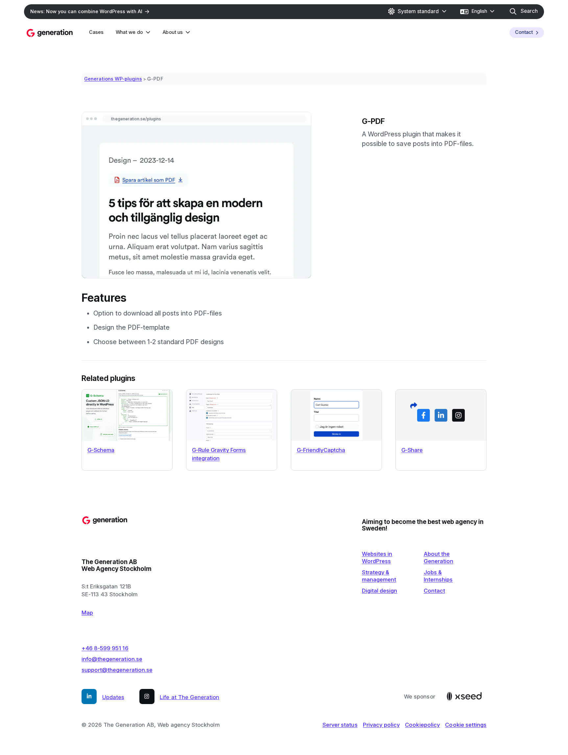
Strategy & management (379, 576)
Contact (524, 32)
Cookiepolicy (422, 724)
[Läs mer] (127, 429)
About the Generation (438, 557)
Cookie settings (465, 724)
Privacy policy (381, 724)
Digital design (379, 590)
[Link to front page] (50, 32)
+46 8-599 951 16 (105, 648)
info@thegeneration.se (112, 659)
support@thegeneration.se (117, 670)
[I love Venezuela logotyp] (464, 696)
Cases (96, 32)
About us (172, 32)
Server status (339, 724)
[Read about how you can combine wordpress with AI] (89, 12)
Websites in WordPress (377, 557)
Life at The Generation (189, 697)
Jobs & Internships (438, 576)
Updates (113, 697)
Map (87, 612)
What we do (129, 32)
